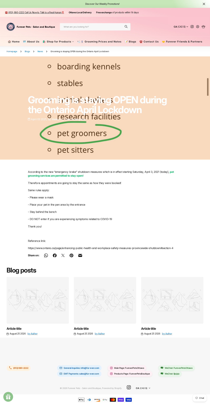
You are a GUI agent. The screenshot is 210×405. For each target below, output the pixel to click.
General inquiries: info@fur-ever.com (81, 368)
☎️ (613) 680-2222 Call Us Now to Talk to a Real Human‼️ (34, 12)
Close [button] (204, 4)
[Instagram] (129, 387)
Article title (14, 329)
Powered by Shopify (111, 388)
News (40, 51)
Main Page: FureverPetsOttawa (129, 368)
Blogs (27, 51)
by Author (32, 333)
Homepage (12, 51)
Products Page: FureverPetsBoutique (132, 373)
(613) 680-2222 (20, 368)
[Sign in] (197, 27)
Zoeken (126, 26)
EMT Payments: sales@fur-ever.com (81, 373)
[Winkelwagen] (203, 27)
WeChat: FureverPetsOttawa (178, 368)
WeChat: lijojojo (172, 373)
